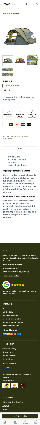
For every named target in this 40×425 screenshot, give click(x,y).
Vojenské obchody (16, 137)
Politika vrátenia (7, 359)
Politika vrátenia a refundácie (11, 319)
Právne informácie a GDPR (10, 325)
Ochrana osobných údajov (10, 315)
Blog (3, 308)
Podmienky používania (9, 355)
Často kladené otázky (9, 349)
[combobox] (18, 4)
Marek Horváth (15, 86)
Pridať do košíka (21, 416)
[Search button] (26, 4)
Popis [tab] (20, 149)
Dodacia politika (7, 312)
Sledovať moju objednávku (10, 268)
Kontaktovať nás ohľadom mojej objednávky (15, 271)
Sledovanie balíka (7, 352)
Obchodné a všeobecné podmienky (12, 322)
